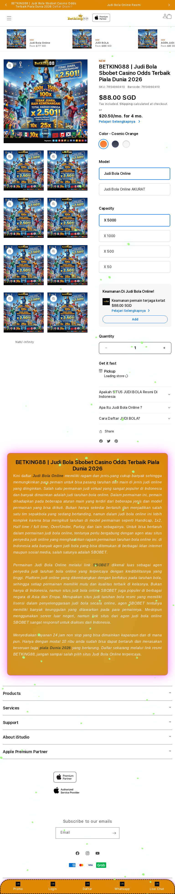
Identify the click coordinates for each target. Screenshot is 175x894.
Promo (18, 889)
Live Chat (157, 889)
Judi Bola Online (117, 173)
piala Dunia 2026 (55, 648)
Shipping (126, 104)
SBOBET (101, 565)
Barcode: (134, 87)
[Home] (78, 17)
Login (53, 889)
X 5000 (110, 220)
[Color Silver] (126, 144)
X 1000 (109, 236)
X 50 (108, 267)
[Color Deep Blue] (115, 144)
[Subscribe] (114, 833)
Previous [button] (6, 5)
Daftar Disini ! (62, 6)
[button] (9, 18)
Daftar (87, 889)
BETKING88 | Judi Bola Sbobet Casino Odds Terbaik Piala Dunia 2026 (43, 5)
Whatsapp (122, 889)
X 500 (109, 251)
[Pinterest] (117, 442)
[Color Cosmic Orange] (103, 144)
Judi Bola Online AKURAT (124, 189)
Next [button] (169, 5)
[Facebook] (102, 442)
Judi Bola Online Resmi (124, 5)
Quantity (106, 336)
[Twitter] (110, 442)
